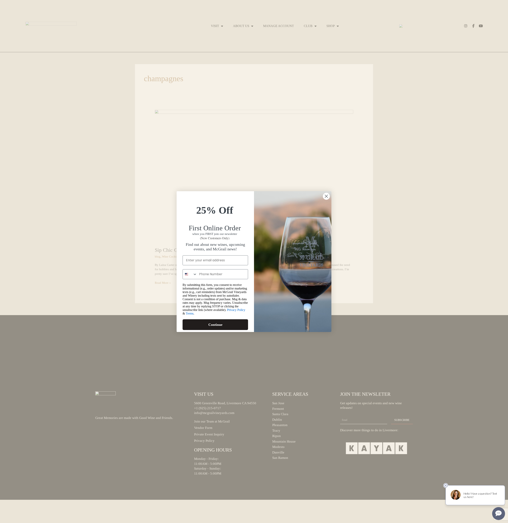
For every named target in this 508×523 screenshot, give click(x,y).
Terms (189, 313)
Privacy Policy (236, 310)
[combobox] (190, 274)
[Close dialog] (326, 196)
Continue (215, 325)
